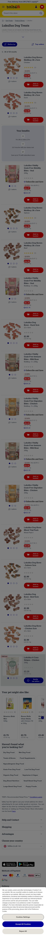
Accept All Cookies (23, 924)
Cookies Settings (23, 917)
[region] (23, 911)
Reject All (23, 931)
